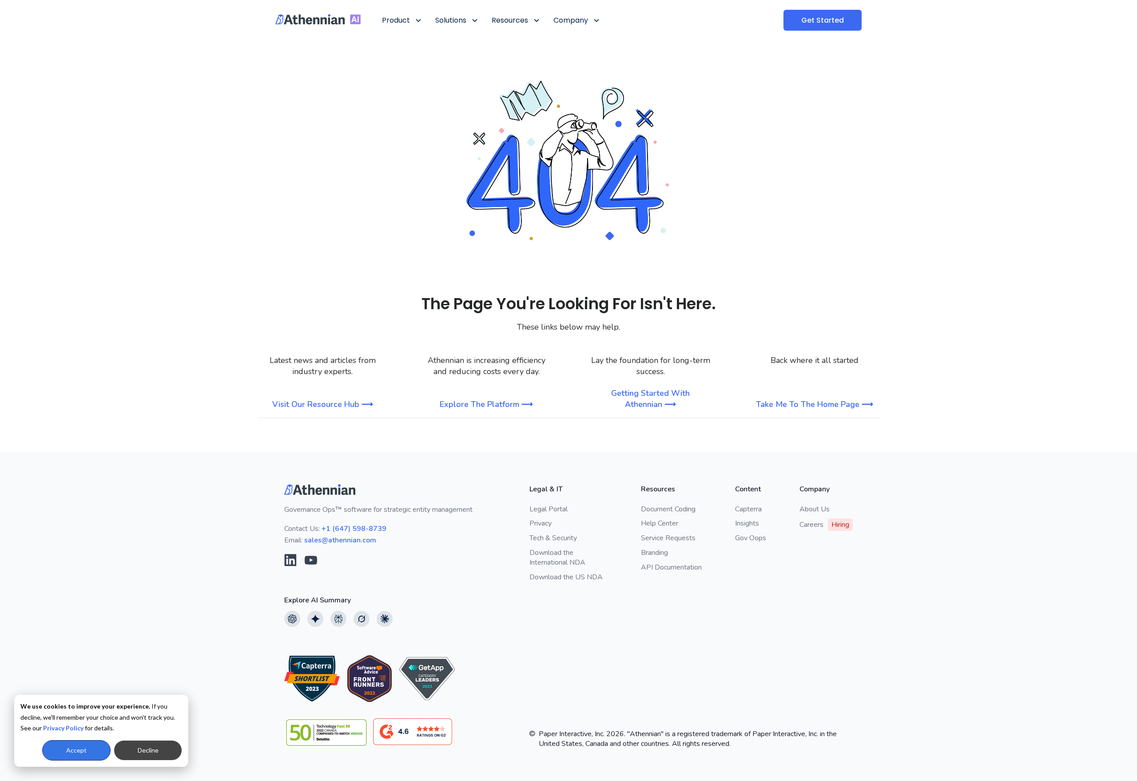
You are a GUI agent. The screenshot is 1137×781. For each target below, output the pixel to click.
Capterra (748, 509)
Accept (76, 750)
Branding (654, 553)
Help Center (659, 523)
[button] (401, 20)
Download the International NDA (557, 557)
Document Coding (668, 509)
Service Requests (668, 538)
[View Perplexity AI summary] (338, 619)
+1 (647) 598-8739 (354, 529)
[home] (318, 19)
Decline (148, 750)
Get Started (822, 20)
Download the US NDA (566, 577)
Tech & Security (553, 538)
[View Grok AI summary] (362, 619)
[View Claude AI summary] (385, 619)
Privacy (540, 523)
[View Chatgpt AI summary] (292, 619)
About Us (814, 509)
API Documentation (671, 567)
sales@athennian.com (340, 540)
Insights (747, 523)
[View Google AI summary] (315, 619)
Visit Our (322, 404)
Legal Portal (548, 509)
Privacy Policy (63, 728)
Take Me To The (814, 404)
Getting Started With (650, 399)
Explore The (486, 404)
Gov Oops (750, 538)
